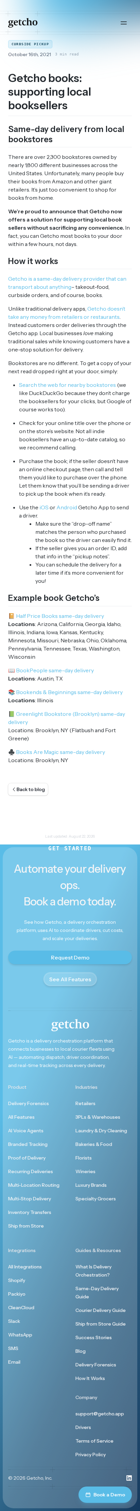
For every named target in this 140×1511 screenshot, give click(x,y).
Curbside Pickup (30, 44)
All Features (21, 1117)
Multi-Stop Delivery (29, 1199)
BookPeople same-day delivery (51, 670)
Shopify (16, 1280)
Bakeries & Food (93, 1144)
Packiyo (16, 1294)
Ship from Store (26, 1226)
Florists (83, 1158)
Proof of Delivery (27, 1158)
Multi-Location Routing (33, 1185)
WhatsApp (20, 1335)
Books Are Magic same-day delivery (56, 752)
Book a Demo (109, 1495)
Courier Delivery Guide (100, 1310)
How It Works (90, 1378)
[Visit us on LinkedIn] (129, 1478)
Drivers (83, 1427)
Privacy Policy (90, 1454)
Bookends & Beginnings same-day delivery (65, 692)
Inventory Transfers (29, 1212)
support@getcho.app (99, 1414)
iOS (44, 507)
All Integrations (25, 1267)
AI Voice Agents (25, 1131)
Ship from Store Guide (100, 1324)
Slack (14, 1321)
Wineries (85, 1171)
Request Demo (70, 957)
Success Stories (93, 1337)
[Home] (22, 23)
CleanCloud (21, 1307)
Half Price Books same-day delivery (56, 615)
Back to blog (31, 789)
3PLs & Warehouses (97, 1117)
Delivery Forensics (28, 1103)
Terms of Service (94, 1441)
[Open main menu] (124, 23)
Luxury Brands (91, 1185)
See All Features (70, 979)
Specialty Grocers (95, 1199)
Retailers (85, 1103)
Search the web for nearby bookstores (67, 384)
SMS (13, 1348)
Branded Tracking (28, 1144)
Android (66, 507)
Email (14, 1362)
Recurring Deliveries (30, 1171)
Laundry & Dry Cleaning (101, 1131)
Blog (80, 1351)
